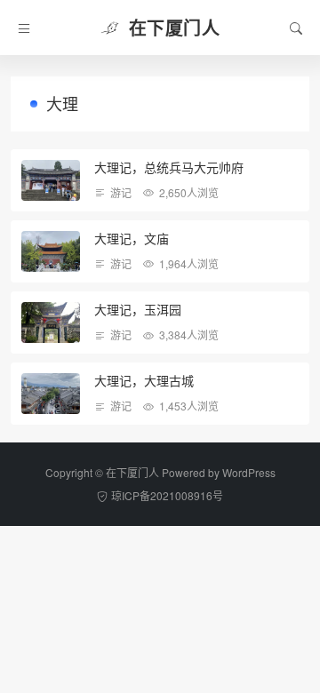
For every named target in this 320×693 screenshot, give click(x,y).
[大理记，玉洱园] (50, 322)
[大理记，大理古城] (50, 393)
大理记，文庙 (131, 238)
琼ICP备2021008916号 (167, 495)
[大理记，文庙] (50, 251)
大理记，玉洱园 (137, 309)
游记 (121, 192)
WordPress (249, 472)
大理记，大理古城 (144, 380)
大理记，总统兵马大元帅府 (169, 167)
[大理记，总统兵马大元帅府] (50, 180)
